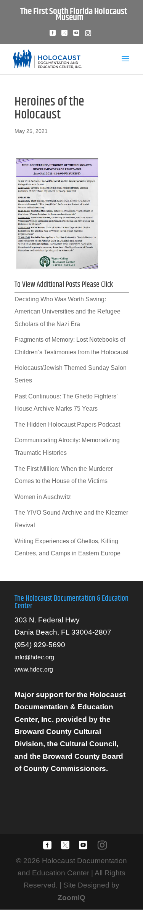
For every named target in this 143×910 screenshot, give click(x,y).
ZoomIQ (71, 898)
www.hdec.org (33, 669)
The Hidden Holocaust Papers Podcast (67, 424)
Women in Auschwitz (42, 497)
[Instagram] (88, 35)
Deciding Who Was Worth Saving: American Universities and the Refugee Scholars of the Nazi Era (67, 311)
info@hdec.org (34, 657)
